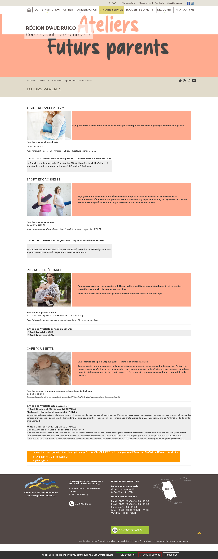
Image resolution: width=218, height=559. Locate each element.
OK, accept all (127, 555)
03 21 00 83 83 (83, 504)
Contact (135, 541)
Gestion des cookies (88, 541)
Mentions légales (107, 541)
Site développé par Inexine (176, 541)
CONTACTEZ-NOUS (130, 530)
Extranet (158, 541)
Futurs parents (85, 80)
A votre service (54, 80)
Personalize (171, 555)
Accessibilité (123, 541)
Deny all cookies (151, 555)
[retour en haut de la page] (199, 533)
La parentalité (70, 80)
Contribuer (147, 541)
